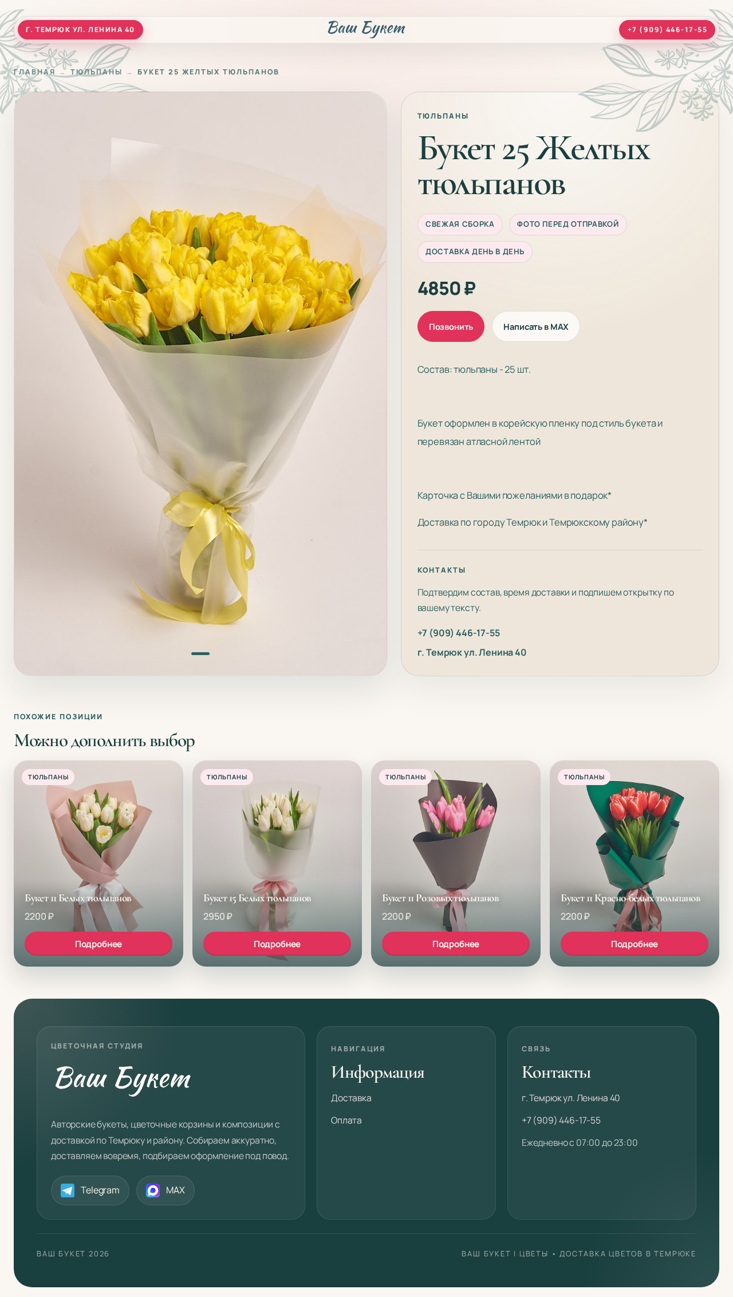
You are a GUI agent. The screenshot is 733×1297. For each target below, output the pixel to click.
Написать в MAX (536, 326)
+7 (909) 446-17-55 (458, 632)
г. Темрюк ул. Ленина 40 (472, 652)
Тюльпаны (96, 72)
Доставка (351, 1097)
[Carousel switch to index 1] (200, 653)
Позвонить (451, 326)
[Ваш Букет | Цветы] (366, 29)
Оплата (346, 1120)
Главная (35, 72)
